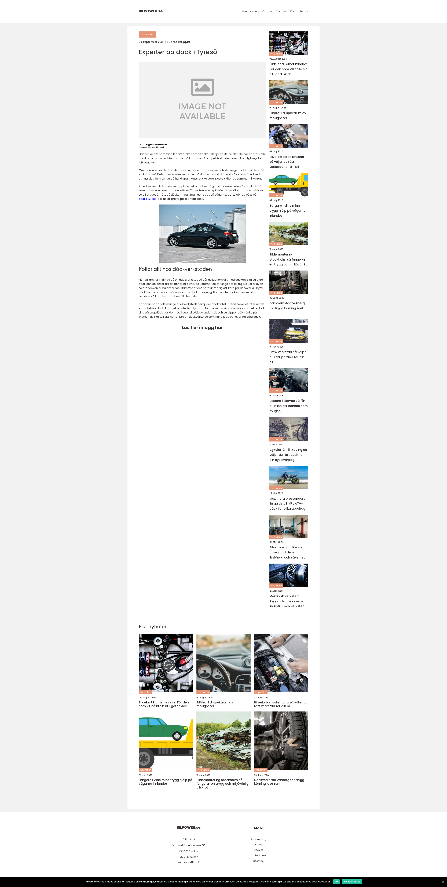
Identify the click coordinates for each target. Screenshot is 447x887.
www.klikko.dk (192, 862)
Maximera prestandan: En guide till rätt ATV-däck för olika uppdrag (287, 503)
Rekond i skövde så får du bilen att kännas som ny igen (288, 406)
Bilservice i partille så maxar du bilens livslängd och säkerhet (287, 552)
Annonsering (250, 11)
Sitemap (258, 861)
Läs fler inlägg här (202, 327)
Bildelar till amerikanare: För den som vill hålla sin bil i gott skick (288, 69)
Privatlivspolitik (352, 881)
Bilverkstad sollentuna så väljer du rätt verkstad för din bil (286, 162)
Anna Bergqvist (180, 42)
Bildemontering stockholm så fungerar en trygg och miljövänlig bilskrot (288, 259)
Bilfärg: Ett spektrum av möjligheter (287, 115)
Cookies (281, 11)
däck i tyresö (147, 199)
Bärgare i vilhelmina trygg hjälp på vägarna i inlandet (288, 210)
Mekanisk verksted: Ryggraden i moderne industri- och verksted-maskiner (287, 601)
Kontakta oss (299, 11)
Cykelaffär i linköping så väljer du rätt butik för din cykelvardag (288, 454)
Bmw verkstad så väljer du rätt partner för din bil (287, 357)
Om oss (267, 11)
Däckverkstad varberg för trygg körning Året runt (287, 308)
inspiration (147, 34)
